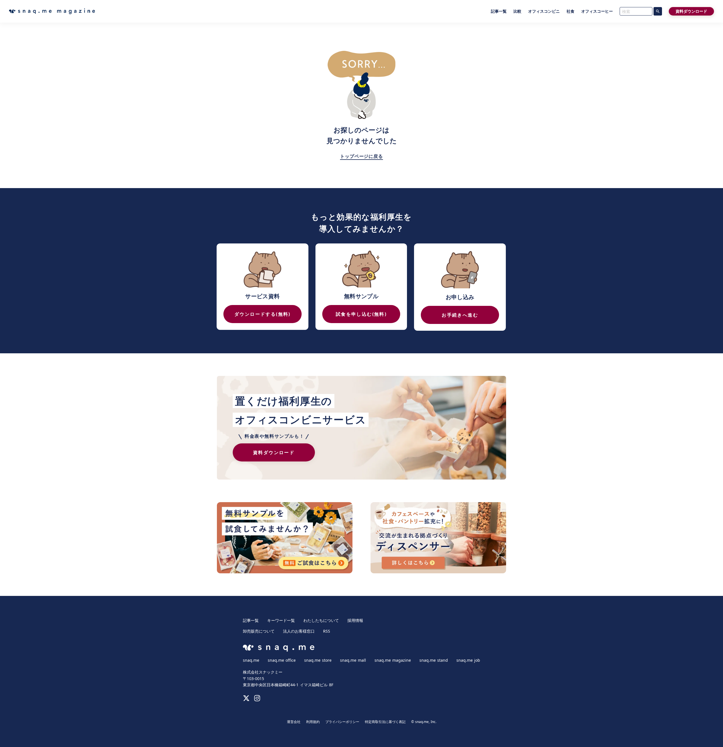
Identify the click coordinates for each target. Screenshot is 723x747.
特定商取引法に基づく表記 (385, 722)
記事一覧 (499, 11)
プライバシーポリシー (342, 722)
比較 (517, 11)
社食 (570, 11)
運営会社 (293, 722)
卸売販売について (259, 631)
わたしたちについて (321, 620)
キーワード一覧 (281, 620)
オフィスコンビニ (544, 11)
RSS (326, 631)
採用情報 (355, 620)
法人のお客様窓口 (299, 631)
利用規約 (313, 722)
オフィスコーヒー (597, 11)
